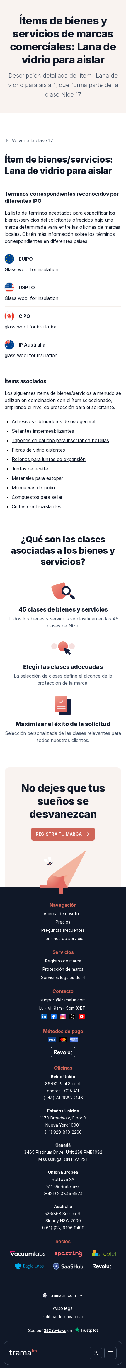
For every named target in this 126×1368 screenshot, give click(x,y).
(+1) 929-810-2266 (63, 1132)
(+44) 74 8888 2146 (63, 1097)
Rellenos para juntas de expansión (49, 459)
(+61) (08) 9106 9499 (63, 1227)
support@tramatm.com (63, 999)
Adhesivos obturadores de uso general (53, 421)
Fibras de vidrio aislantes (38, 450)
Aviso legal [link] (63, 1308)
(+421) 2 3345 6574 (63, 1193)
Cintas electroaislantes (36, 506)
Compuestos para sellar (37, 497)
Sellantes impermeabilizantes (43, 431)
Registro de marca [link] (63, 960)
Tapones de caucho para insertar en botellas (60, 440)
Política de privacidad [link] (63, 1316)
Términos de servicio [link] (63, 938)
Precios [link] (63, 921)
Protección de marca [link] (63, 969)
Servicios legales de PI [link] (63, 977)
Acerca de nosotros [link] (63, 913)
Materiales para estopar (37, 478)
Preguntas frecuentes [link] (63, 930)
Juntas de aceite (30, 469)
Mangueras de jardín (33, 488)
